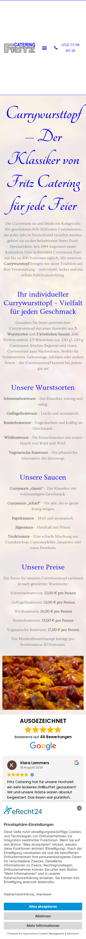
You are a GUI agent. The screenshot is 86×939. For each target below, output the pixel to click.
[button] (44, 48)
